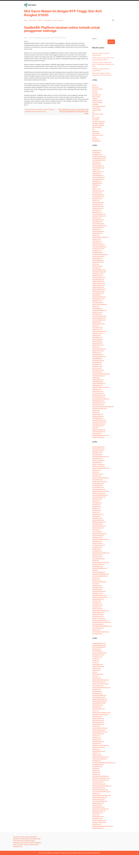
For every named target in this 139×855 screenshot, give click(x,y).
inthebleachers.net (97, 616)
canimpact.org (96, 603)
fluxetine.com (96, 580)
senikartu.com (96, 668)
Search (94, 38)
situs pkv (95, 92)
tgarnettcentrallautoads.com (101, 468)
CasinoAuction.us (97, 587)
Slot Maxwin (48, 20)
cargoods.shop (96, 678)
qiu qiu (94, 137)
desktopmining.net (98, 614)
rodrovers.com (96, 241)
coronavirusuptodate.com (100, 254)
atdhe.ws (95, 570)
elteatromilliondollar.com (99, 699)
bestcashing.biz (97, 541)
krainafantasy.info (97, 664)
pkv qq (94, 85)
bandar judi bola (97, 100)
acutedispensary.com (98, 787)
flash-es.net (95, 768)
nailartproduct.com (98, 231)
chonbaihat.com (97, 551)
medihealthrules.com (98, 375)
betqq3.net (95, 583)
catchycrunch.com (97, 171)
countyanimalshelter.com (99, 801)
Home (26, 20)
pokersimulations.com (99, 270)
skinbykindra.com (97, 414)
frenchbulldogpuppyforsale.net (101, 622)
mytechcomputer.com (99, 431)
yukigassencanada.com (99, 246)
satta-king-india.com (98, 245)
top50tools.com (97, 499)
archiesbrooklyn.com (98, 545)
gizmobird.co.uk (97, 452)
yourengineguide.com (98, 383)
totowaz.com (96, 793)
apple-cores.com (97, 608)
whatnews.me (96, 335)
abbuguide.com (97, 212)
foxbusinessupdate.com (99, 759)
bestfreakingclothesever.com (101, 778)
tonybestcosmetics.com (99, 408)
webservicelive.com (98, 437)
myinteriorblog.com (98, 360)
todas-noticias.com (98, 666)
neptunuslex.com (97, 458)
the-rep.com (96, 501)
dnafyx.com (95, 200)
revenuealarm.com (97, 426)
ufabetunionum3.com (98, 283)
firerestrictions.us (97, 543)
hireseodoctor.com (98, 262)
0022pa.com (96, 508)
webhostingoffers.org (98, 216)
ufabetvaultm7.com (98, 287)
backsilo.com (96, 772)
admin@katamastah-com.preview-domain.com (49, 37)
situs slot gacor (58, 20)
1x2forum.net (96, 152)
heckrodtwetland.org (98, 572)
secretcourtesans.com (99, 156)
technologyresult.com (98, 214)
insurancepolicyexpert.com (100, 491)
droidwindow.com (97, 354)
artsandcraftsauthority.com (100, 435)
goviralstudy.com (97, 605)
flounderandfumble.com (99, 310)
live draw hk (96, 133)
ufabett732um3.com (98, 323)
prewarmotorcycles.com (99, 481)
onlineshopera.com (98, 191)
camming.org (96, 162)
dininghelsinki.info (97, 302)
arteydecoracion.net (98, 558)
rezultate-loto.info (97, 273)
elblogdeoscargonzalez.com (100, 553)
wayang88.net (96, 295)
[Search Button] (113, 20)
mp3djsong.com (97, 454)
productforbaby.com (98, 708)
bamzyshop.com (97, 366)
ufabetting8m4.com (98, 281)
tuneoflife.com (96, 824)
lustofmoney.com (97, 818)
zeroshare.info (96, 510)
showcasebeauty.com (98, 489)
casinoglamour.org (98, 628)
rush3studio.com (97, 656)
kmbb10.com (96, 735)
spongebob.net (96, 691)
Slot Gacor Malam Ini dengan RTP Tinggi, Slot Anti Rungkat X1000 (63, 13)
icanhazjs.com (96, 601)
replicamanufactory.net (99, 271)
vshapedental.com (97, 379)
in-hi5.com (95, 662)
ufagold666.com (97, 358)
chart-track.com (97, 531)
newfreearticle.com (98, 720)
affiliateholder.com (98, 828)
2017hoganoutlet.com (98, 647)
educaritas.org (96, 181)
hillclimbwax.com (97, 812)
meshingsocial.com (98, 741)
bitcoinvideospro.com (99, 681)
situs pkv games (97, 102)
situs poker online (97, 114)
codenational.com (97, 418)
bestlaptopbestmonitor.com (100, 562)
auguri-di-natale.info (98, 460)
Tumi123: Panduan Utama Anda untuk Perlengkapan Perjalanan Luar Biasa (103, 64)
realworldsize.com (97, 705)
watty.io (94, 672)
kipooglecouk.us (97, 589)
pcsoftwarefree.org (98, 196)
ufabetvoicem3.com (98, 291)
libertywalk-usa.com (98, 449)
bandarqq (33, 837)
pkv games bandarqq (98, 106)
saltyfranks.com (97, 502)
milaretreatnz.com (97, 514)
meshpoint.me (96, 689)
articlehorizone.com (98, 248)
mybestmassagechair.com (100, 576)
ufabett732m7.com (98, 350)
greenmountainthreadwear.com (101, 785)
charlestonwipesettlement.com (101, 795)
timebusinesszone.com (99, 820)
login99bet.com (97, 154)
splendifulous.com (97, 275)
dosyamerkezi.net (97, 485)
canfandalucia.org (97, 381)
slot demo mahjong (98, 123)
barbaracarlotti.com (98, 612)
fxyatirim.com (96, 210)
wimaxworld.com (97, 537)
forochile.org (96, 529)
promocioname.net (98, 535)
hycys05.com (96, 726)
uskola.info (95, 325)
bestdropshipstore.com (99, 225)
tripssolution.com (97, 243)
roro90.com (95, 658)
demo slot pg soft (97, 135)
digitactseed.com (97, 233)
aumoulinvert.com (97, 593)
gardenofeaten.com (98, 724)
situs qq (94, 91)
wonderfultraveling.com (99, 533)
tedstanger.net (96, 322)
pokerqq (94, 98)
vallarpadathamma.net (99, 703)
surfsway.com (96, 229)
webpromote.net (97, 554)
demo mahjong (96, 127)
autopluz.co (95, 472)
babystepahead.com (98, 807)
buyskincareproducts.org (99, 620)
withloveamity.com (98, 206)
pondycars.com (97, 368)
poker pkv (95, 87)
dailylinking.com (97, 198)
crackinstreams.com (98, 256)
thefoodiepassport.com (99, 595)
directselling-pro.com (98, 424)
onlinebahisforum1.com (99, 158)
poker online (96, 96)
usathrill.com (96, 377)
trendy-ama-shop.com (99, 349)
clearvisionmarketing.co (99, 331)
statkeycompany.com (98, 493)
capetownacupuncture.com (100, 680)
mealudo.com (96, 753)
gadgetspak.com (97, 258)
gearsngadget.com (98, 260)
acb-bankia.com (97, 766)
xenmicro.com (96, 189)
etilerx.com (95, 306)
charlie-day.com (97, 755)
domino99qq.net (97, 651)
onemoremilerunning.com (100, 728)
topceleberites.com (98, 279)
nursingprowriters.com (99, 784)
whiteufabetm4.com (98, 298)
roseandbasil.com (97, 566)
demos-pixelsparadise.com (100, 477)
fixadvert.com (96, 470)
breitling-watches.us (98, 466)
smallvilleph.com (97, 518)
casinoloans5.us (97, 585)
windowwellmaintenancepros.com (102, 826)
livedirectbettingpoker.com (100, 757)
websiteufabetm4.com (99, 297)
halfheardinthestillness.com (100, 574)
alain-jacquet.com (97, 685)
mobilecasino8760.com (99, 581)
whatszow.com (96, 218)
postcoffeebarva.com (98, 697)
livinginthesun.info (97, 674)
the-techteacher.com (98, 397)
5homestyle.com (97, 633)
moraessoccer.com (98, 528)
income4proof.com (98, 179)
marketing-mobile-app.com (100, 745)
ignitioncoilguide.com (98, 429)
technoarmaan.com (98, 404)
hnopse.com (96, 814)
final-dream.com (97, 337)
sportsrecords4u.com (98, 277)
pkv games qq (96, 94)
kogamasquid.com (97, 624)
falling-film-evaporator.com (100, 780)
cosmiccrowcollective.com (100, 683)
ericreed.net (96, 578)
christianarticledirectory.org (100, 632)
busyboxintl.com (97, 693)
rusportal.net (96, 670)
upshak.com (96, 770)
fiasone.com (96, 749)
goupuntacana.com (98, 166)
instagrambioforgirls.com (100, 732)
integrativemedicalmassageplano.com (103, 762)
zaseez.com (96, 169)
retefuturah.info (97, 314)
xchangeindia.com (97, 391)
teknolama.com (97, 707)
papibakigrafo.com (98, 599)
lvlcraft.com (96, 235)
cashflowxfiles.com (98, 733)
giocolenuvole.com (98, 202)
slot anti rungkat (29, 842)
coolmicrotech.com (98, 393)
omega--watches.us (98, 464)
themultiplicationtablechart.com (102, 626)
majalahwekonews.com (99, 645)
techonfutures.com (98, 370)
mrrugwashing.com (98, 764)
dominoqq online (97, 89)
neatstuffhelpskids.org (99, 526)
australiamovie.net (97, 450)
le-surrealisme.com (98, 487)
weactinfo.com (96, 739)
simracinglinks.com (98, 483)
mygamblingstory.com (99, 643)
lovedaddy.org (96, 760)
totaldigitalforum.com (98, 402)
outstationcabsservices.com (100, 387)
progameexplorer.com (99, 420)
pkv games (95, 119)
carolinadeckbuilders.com (100, 495)
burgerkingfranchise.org (99, 701)
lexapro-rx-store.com (98, 618)
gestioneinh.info (97, 341)
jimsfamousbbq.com (98, 447)
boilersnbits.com (97, 716)
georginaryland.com (98, 564)
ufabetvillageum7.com (99, 289)
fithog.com (95, 560)
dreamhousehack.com (99, 395)
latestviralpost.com (98, 718)
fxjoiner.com (96, 412)
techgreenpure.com (98, 223)
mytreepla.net (96, 268)
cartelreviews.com (97, 227)
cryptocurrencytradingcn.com (101, 791)
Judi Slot (40, 20)
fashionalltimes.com (98, 401)
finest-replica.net (97, 339)
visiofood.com (96, 352)
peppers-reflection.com (99, 822)
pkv (93, 112)
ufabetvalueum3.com (98, 285)
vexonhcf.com (96, 476)
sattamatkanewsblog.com (100, 789)
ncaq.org (95, 187)
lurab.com (95, 427)
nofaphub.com (96, 173)
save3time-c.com (97, 474)
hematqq (26, 844)
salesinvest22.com (98, 345)
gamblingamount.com (98, 811)
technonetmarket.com (99, 320)
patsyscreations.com (98, 177)
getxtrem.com (96, 737)
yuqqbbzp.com (96, 250)
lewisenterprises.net (98, 194)
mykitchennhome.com (99, 591)
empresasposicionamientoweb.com (103, 406)
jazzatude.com (96, 506)
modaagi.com (96, 516)
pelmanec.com (96, 649)
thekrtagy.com (96, 389)
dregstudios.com (97, 524)
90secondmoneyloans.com (100, 237)
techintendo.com (97, 221)
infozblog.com (96, 549)
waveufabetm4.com (98, 293)
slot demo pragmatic (98, 121)
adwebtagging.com (98, 803)
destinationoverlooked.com (100, 809)
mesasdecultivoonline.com (100, 714)
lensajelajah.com (97, 183)
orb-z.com (95, 710)
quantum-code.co (97, 333)
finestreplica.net (97, 308)
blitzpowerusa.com (98, 722)
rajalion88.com (96, 164)
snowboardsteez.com (98, 730)
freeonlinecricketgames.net (100, 539)
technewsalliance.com (99, 318)
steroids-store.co (97, 556)
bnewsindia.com (97, 362)
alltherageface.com (98, 416)
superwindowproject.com (100, 597)
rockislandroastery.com (99, 422)
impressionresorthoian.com (100, 776)
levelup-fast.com (97, 266)
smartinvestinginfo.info (99, 316)
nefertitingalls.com (98, 175)
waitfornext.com (97, 329)
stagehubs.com (97, 150)
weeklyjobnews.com (98, 799)
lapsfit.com (95, 264)
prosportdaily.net (97, 343)
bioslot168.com (97, 433)
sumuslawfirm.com (98, 782)
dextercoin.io (96, 630)
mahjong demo (96, 110)
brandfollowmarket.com (99, 797)
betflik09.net (96, 185)
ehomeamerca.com (98, 219)
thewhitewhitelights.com (99, 568)
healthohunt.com (97, 312)
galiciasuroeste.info (98, 520)
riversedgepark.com (98, 167)
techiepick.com (97, 364)
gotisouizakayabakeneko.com (101, 687)
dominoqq (95, 104)
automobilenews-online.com (100, 399)
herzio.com (95, 660)
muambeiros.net (97, 547)
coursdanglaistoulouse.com (100, 456)
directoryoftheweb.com (99, 653)
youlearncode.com (98, 208)
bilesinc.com (96, 512)
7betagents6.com (97, 252)
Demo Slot (32, 20)
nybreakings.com (97, 385)
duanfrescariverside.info (99, 304)
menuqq (15, 837)
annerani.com (96, 504)
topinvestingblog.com (99, 497)
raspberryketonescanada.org (101, 374)
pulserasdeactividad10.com (100, 610)
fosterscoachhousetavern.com (101, 712)
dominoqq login (25, 838)
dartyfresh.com (97, 193)
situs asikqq (96, 118)
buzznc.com (96, 410)
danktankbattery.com (98, 751)
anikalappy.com (97, 300)
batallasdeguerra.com (98, 522)
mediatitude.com (97, 479)
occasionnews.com (98, 816)
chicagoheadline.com (98, 160)
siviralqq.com (96, 774)
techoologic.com (97, 372)
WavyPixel (97, 853)
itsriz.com (95, 676)
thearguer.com (96, 743)
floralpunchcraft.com (98, 747)
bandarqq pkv (96, 141)
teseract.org (96, 347)
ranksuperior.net (97, 805)
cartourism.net (96, 606)
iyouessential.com (97, 204)
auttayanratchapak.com (99, 695)
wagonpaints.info (97, 327)
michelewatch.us (97, 462)
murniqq (19, 844)
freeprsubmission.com (99, 356)
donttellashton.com (98, 655)
